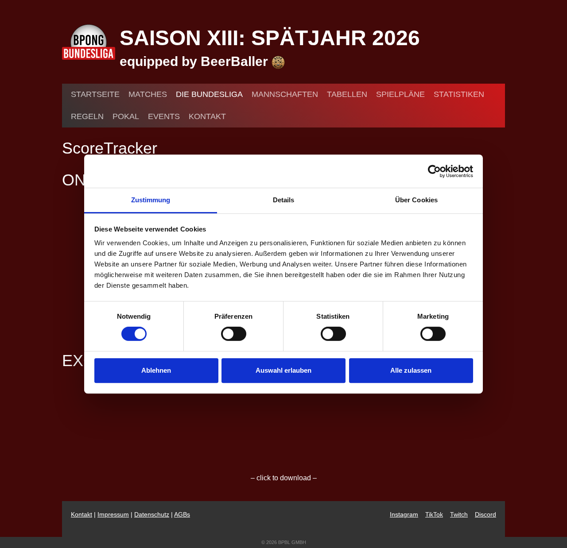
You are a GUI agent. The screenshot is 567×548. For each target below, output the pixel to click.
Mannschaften (285, 94)
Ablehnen (156, 370)
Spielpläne (400, 94)
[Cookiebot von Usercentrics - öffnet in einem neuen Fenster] (434, 171)
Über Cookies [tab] (416, 200)
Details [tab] (284, 200)
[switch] (233, 334)
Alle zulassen (410, 370)
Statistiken (459, 94)
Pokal (126, 116)
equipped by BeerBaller (196, 61)
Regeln (87, 116)
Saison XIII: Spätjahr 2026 (270, 38)
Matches (147, 94)
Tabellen (347, 94)
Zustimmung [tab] (151, 200)
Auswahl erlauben (283, 370)
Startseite (95, 94)
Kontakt (207, 116)
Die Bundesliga (209, 94)
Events (164, 116)
